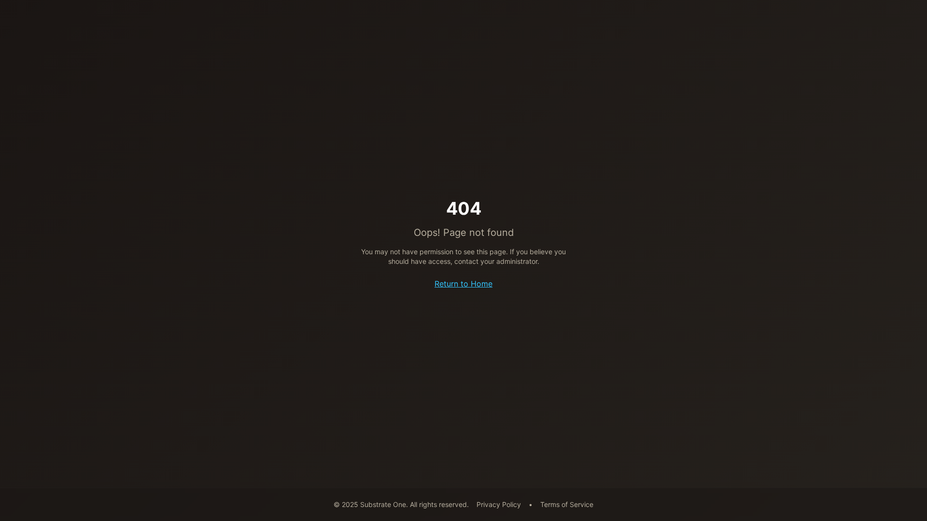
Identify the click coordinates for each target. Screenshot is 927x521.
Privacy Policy (499, 504)
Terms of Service (566, 504)
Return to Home (463, 283)
